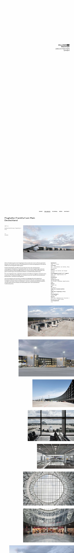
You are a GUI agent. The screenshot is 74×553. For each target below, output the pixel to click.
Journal (54, 211)
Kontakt (66, 211)
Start (41, 211)
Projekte (47, 211)
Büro (60, 211)
